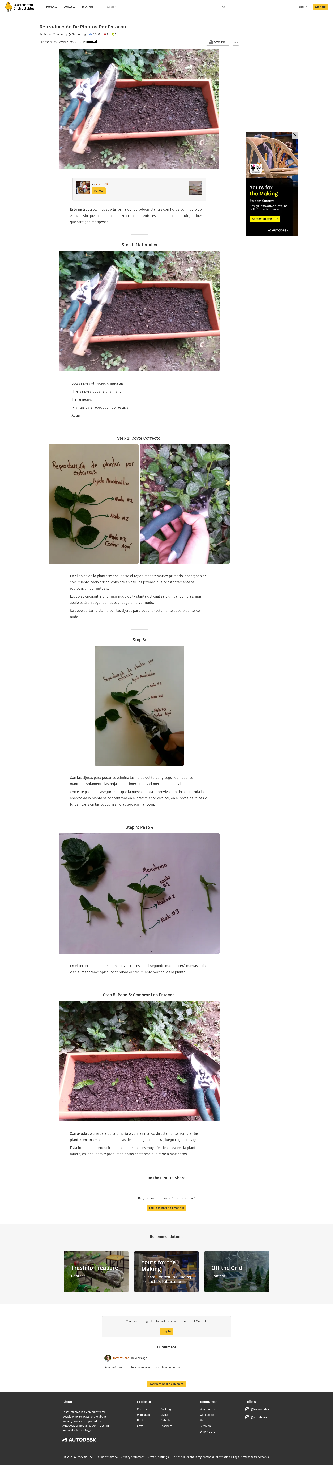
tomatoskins (121, 1358)
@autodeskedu (260, 1417)
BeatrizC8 (49, 34)
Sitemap (205, 1426)
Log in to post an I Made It (166, 1208)
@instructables (260, 1409)
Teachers (87, 7)
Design (141, 1420)
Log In (303, 7)
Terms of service (107, 1457)
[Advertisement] (272, 184)
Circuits (142, 1409)
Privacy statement (133, 1457)
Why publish (208, 1409)
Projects (51, 7)
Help (203, 1420)
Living (64, 34)
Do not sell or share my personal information (201, 1457)
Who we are (207, 1432)
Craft (140, 1426)
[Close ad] (295, 135)
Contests (69, 7)
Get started (207, 1415)
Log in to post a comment (166, 1384)
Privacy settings (158, 1457)
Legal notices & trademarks (251, 1457)
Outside (165, 1420)
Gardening (79, 34)
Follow (98, 191)
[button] (235, 42)
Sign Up (320, 7)
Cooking (165, 1409)
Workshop (143, 1415)
